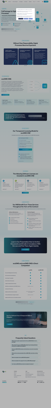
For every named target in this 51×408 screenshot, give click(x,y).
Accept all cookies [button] (21, 18)
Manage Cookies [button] (26, 18)
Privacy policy (30, 18)
